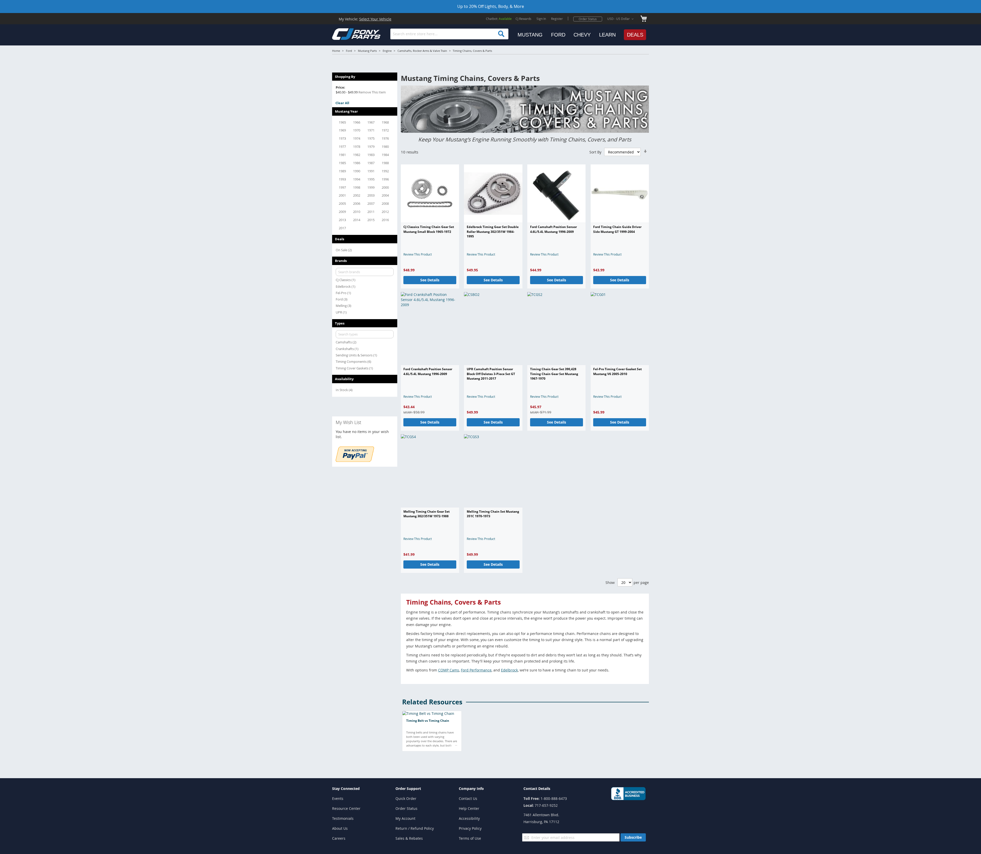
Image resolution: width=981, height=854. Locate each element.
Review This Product (417, 254)
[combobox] (449, 34)
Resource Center (346, 808)
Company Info (471, 788)
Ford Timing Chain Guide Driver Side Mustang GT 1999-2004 (617, 229)
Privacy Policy (470, 828)
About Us (340, 828)
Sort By (595, 152)
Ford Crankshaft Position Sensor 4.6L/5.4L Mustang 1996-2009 (427, 371)
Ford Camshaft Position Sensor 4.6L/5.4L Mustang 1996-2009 (553, 229)
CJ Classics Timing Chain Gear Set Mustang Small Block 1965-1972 (428, 229)
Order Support (408, 788)
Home (336, 51)
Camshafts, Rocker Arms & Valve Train (422, 51)
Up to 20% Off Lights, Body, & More (490, 6)
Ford (349, 51)
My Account (405, 818)
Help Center (469, 808)
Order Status (588, 19)
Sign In (541, 19)
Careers (338, 838)
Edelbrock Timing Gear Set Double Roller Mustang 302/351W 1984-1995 (493, 231)
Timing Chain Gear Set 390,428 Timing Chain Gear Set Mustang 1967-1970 (554, 374)
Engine (387, 51)
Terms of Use (470, 838)
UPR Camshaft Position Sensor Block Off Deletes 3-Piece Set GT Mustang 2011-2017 (491, 374)
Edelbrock (509, 670)
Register (557, 19)
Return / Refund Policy (414, 828)
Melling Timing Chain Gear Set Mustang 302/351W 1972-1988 (426, 513)
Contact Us (468, 798)
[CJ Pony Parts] (345, 33)
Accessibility (469, 818)
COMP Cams (448, 670)
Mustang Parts (367, 51)
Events (337, 798)
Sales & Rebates (409, 838)
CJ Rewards (523, 19)
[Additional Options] (355, 460)
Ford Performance (476, 670)
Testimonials (343, 818)
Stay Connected (346, 788)
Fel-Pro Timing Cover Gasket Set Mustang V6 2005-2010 (617, 371)
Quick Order (405, 798)
